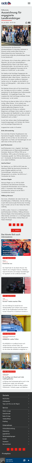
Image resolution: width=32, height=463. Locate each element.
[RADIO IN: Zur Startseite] (14, 3)
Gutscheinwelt (6, 413)
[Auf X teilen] (14, 224)
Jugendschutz (6, 434)
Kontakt (5, 439)
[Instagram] (16, 449)
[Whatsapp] (20, 449)
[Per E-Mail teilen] (22, 224)
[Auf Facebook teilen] (10, 224)
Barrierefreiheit (7, 444)
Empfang (5, 421)
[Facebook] (12, 449)
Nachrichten (6, 399)
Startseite (6, 395)
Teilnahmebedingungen (9, 436)
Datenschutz (6, 431)
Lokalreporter (6, 401)
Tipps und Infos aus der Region (11, 404)
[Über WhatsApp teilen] (18, 224)
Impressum (5, 441)
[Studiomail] (8, 449)
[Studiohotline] (24, 449)
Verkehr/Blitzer (7, 419)
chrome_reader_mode (29, 22)
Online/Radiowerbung (9, 428)
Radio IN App (6, 416)
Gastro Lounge (7, 411)
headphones (26, 22)
